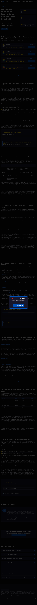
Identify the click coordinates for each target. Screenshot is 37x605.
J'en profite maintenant (18, 305)
